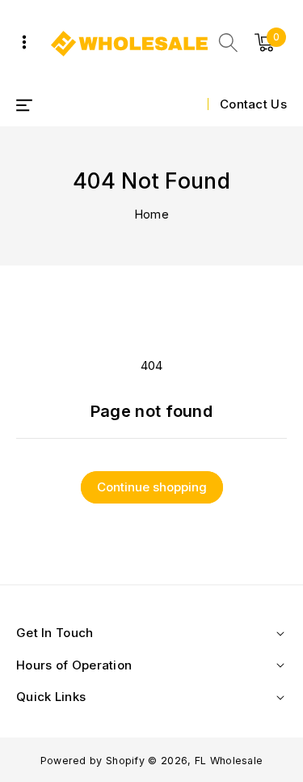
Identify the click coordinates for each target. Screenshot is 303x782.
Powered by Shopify (92, 760)
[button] (228, 42)
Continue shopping (152, 487)
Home (151, 214)
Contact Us (253, 104)
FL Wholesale (229, 760)
